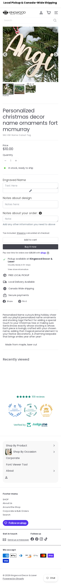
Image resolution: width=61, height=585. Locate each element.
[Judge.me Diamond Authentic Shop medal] (14, 410)
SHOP (6, 499)
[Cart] (48, 12)
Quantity (8, 155)
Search (6, 514)
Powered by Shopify (13, 578)
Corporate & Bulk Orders (16, 511)
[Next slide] (56, 54)
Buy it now (30, 246)
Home (6, 95)
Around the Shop (11, 507)
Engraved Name (14, 180)
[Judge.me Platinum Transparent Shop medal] (30, 410)
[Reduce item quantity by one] (5, 160)
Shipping (21, 233)
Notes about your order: (20, 213)
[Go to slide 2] (30, 84)
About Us (7, 503)
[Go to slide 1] (28, 84)
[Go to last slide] (5, 54)
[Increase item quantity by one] (16, 160)
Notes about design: (17, 198)
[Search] (55, 20)
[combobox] (30, 20)
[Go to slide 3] (33, 84)
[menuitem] (8, 89)
